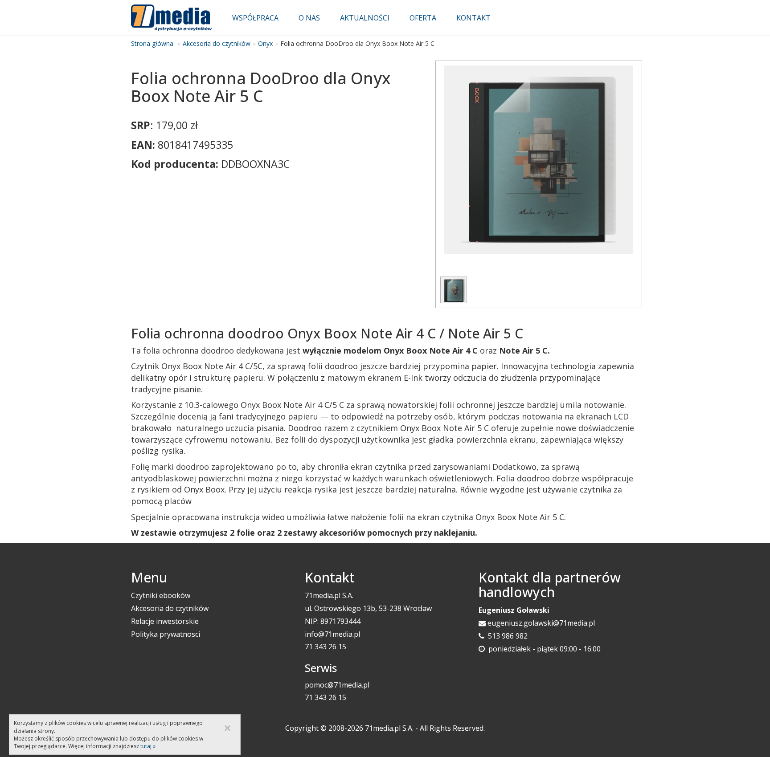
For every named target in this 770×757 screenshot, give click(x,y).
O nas (309, 18)
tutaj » (148, 746)
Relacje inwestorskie (165, 621)
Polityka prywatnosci (165, 634)
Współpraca (255, 18)
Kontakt (473, 18)
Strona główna (152, 43)
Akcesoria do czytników (216, 43)
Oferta (423, 18)
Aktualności (364, 18)
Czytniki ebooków (160, 595)
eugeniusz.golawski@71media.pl (541, 623)
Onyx (265, 43)
